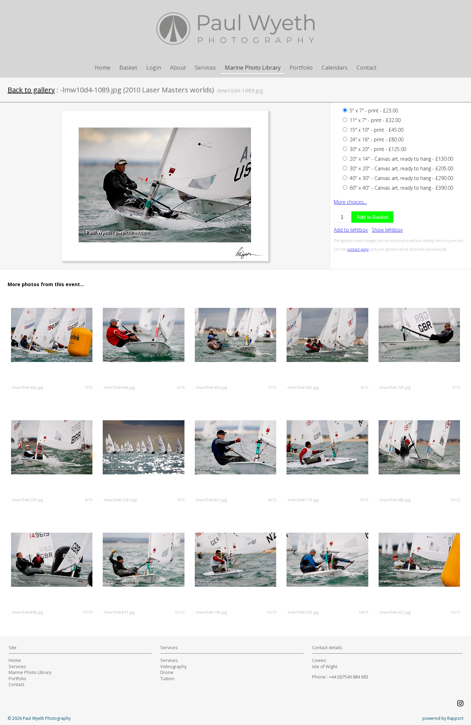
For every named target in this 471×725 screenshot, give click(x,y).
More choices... (350, 202)
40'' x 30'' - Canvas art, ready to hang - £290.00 (400, 178)
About (178, 67)
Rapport (455, 718)
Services (205, 67)
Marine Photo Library (253, 67)
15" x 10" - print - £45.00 (375, 130)
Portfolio (301, 67)
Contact (367, 67)
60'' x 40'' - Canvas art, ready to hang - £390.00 (400, 187)
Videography (173, 666)
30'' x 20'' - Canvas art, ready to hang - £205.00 (400, 168)
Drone (166, 672)
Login (153, 67)
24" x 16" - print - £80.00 (375, 139)
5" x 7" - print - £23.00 (373, 110)
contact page (358, 249)
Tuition (167, 679)
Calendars (335, 67)
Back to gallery (31, 89)
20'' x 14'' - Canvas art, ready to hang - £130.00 (400, 158)
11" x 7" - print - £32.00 (374, 120)
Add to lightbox (351, 229)
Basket (128, 67)
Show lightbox (387, 229)
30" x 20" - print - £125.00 (377, 149)
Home (102, 67)
